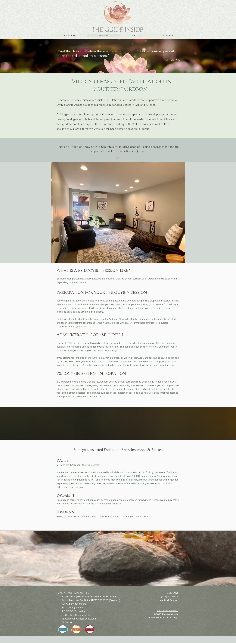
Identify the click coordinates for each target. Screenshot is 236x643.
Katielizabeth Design (168, 617)
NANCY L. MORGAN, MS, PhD (73, 592)
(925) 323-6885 (169, 596)
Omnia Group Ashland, (71, 104)
